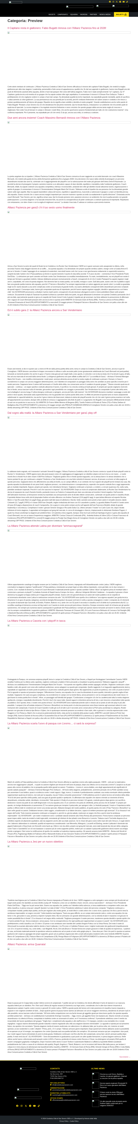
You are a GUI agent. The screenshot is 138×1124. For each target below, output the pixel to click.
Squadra (74, 14)
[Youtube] (123, 1)
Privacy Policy (64, 1121)
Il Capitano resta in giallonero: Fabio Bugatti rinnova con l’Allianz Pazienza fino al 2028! (57, 28)
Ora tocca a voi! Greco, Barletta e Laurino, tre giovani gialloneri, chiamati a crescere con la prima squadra (113, 1076)
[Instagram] (113, 1)
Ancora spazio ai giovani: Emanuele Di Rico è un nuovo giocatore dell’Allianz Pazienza (113, 1085)
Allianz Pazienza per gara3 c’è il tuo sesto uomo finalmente (41, 207)
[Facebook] (110, 1)
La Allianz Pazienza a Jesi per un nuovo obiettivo (35, 841)
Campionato (63, 14)
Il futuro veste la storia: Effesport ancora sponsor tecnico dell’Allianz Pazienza (112, 1094)
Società (52, 14)
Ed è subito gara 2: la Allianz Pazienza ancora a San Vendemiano (45, 310)
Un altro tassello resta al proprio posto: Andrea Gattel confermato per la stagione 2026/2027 (113, 1103)
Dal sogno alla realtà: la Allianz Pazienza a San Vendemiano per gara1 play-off (52, 412)
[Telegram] (120, 1)
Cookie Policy (74, 1121)
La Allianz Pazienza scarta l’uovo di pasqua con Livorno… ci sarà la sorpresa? (52, 723)
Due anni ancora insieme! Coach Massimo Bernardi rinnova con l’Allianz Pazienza (54, 117)
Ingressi (83, 14)
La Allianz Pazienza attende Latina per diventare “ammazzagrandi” (45, 525)
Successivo (124, 1057)
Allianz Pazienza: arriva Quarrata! (27, 944)
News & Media (105, 14)
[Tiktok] (39, 1106)
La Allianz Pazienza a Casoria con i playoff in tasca (36, 620)
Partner (93, 14)
